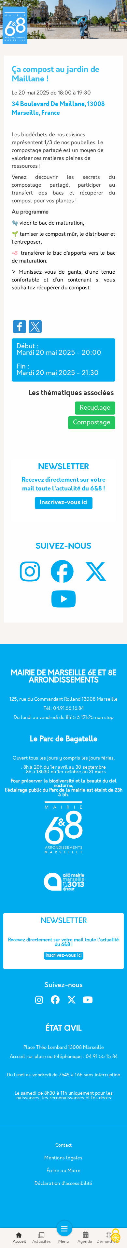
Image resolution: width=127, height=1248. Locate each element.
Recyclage (95, 408)
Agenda (85, 1242)
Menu (63, 1242)
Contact (63, 1145)
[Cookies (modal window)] (115, 1236)
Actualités (41, 1242)
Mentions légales (63, 1158)
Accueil (19, 1242)
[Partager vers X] (35, 326)
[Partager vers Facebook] (19, 326)
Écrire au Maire (63, 1171)
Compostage (91, 422)
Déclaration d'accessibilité (63, 1183)
